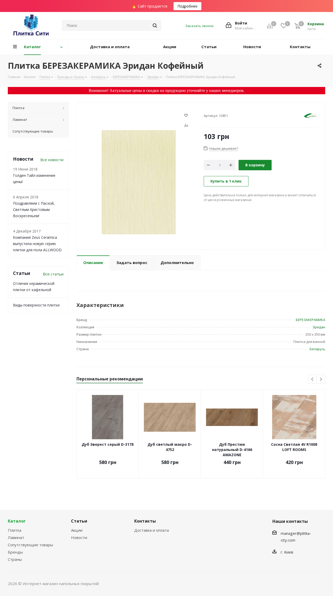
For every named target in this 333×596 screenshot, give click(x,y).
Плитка (14, 530)
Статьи (79, 521)
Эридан (318, 327)
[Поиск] (155, 25)
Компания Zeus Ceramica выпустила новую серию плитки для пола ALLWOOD (37, 243)
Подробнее (187, 6)
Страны (15, 559)
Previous (312, 379)
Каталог (17, 521)
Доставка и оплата (151, 530)
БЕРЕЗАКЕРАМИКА (310, 319)
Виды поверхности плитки (36, 305)
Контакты (145, 521)
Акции (76, 530)
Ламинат (16, 537)
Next (321, 379)
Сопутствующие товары (30, 544)
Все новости (51, 159)
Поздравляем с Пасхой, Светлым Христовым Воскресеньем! (34, 209)
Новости (79, 537)
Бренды (15, 552)
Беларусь (317, 349)
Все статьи (53, 274)
